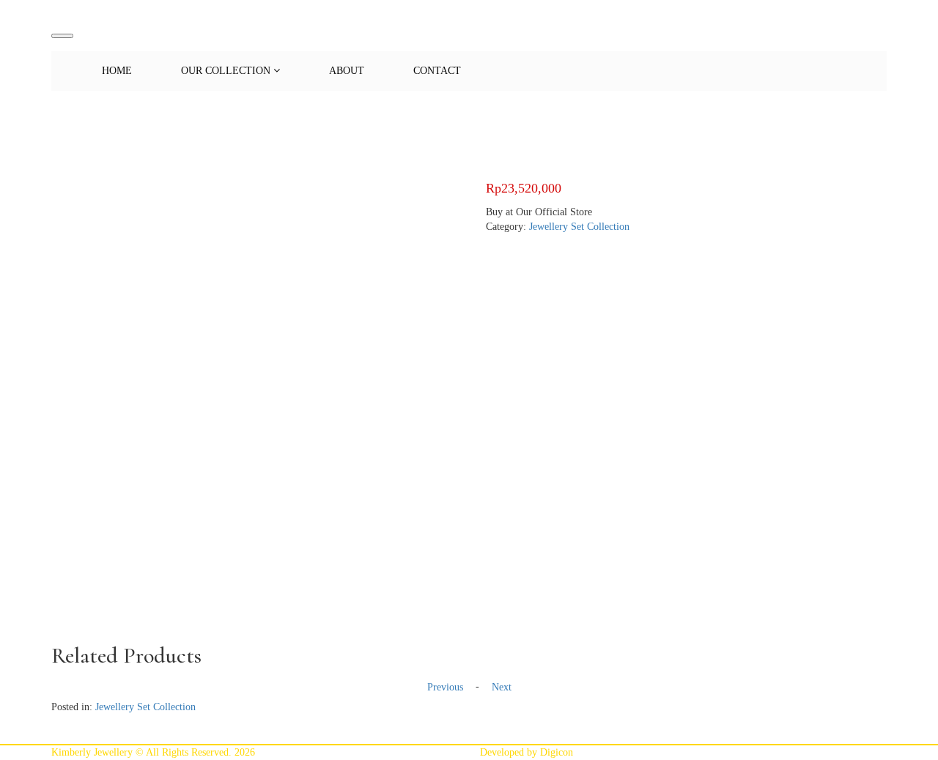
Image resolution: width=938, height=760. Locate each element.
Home (117, 70)
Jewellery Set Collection (579, 226)
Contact (437, 70)
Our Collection (227, 70)
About (346, 70)
